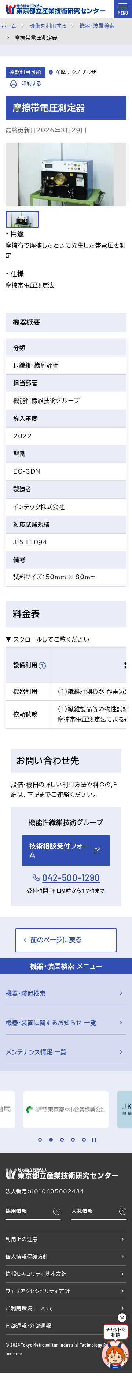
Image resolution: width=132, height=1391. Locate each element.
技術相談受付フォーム (59, 850)
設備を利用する (48, 26)
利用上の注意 (22, 1239)
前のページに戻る (56, 940)
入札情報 (82, 1211)
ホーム (8, 26)
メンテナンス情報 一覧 (36, 1052)
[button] (42, 665)
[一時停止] (94, 1140)
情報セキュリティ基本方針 (36, 1274)
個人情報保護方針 (27, 1256)
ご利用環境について (30, 1308)
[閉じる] (122, 1317)
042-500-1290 (71, 877)
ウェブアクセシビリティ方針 (38, 1291)
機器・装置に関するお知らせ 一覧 (51, 1023)
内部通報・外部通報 (28, 1325)
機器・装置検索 (97, 26)
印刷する (30, 83)
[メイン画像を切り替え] (22, 219)
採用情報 (16, 1211)
